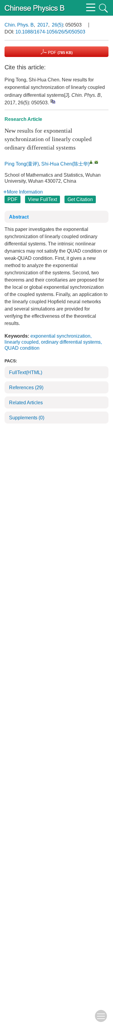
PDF (60, 52)
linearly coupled (22, 342)
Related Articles (26, 402)
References (26, 387)
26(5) (57, 24)
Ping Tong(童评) (22, 163)
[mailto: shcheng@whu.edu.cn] (96, 162)
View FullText (42, 199)
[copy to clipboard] (52, 101)
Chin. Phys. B (19, 24)
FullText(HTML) (25, 372)
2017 (42, 24)
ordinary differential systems (71, 342)
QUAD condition (22, 348)
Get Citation (80, 199)
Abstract (19, 216)
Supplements (26, 417)
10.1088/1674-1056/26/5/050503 (50, 31)
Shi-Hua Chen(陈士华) (65, 163)
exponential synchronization (60, 336)
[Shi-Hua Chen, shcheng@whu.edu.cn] (91, 162)
